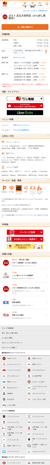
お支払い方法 (8, 136)
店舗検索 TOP (42, 10)
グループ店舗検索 (7, 328)
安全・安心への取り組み (10, 333)
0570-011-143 (19, 57)
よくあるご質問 (7, 338)
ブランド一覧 (25, 6)
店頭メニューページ (21, 125)
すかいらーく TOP (29, 10)
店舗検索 (32, 6)
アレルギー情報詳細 (21, 130)
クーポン (40, 5)
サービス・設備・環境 (11, 180)
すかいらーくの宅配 (8, 347)
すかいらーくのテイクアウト (11, 343)
